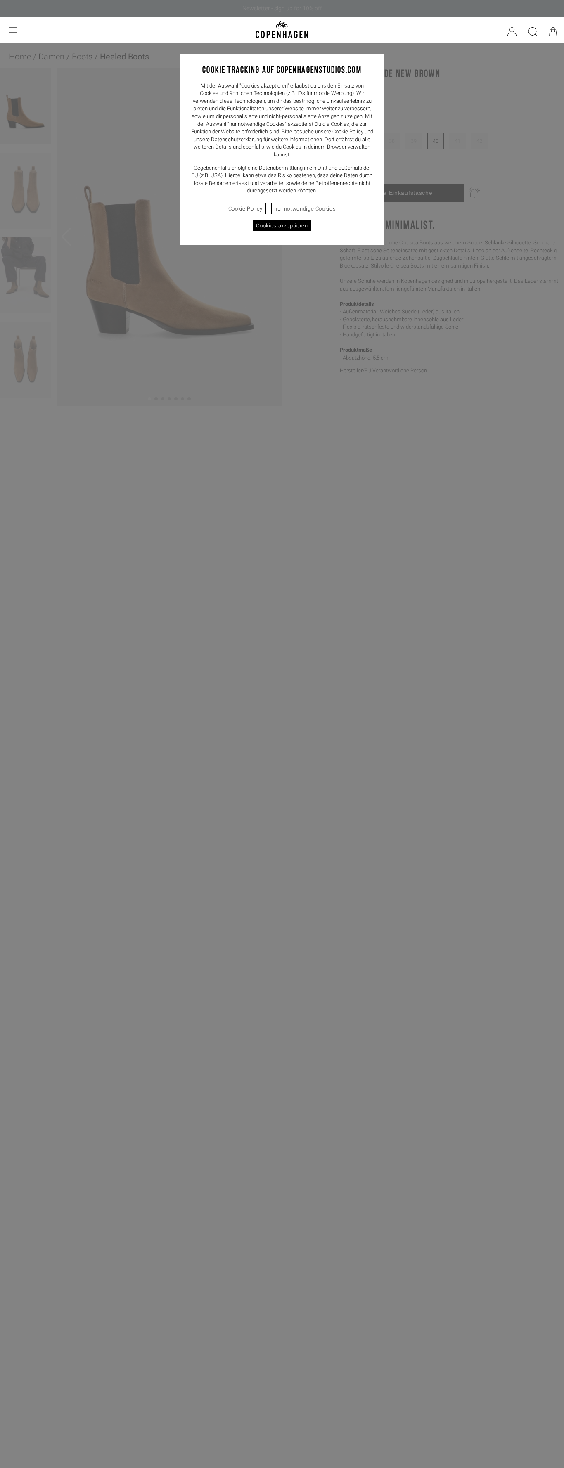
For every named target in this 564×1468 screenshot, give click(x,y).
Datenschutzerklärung (236, 139)
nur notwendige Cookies (305, 209)
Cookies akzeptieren (282, 226)
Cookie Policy (245, 209)
